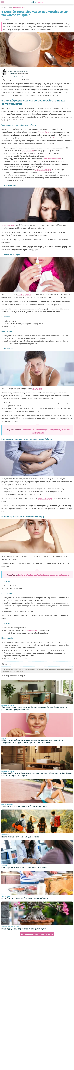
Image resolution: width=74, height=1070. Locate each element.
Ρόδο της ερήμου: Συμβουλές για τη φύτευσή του (23, 929)
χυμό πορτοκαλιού (45, 498)
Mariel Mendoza (23, 73)
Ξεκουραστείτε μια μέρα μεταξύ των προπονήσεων (25, 806)
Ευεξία (3, 738)
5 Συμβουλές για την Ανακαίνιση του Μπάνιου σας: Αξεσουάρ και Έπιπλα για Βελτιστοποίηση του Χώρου (36, 774)
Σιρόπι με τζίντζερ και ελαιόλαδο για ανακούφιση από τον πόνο (43, 575)
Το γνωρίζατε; (5, 896)
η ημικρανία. (37, 388)
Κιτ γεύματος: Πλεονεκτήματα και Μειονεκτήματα (24, 898)
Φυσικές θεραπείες (19, 7)
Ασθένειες (4, 865)
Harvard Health (28, 151)
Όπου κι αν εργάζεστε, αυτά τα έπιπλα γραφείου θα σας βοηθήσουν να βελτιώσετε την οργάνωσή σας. (34, 708)
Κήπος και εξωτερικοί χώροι (10, 927)
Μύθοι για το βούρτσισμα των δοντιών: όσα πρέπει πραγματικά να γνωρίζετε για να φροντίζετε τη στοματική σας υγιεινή (32, 741)
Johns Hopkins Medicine (52, 159)
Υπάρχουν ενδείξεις (43, 169)
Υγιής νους (5, 835)
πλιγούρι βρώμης (30, 630)
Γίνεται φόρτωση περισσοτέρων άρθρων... (37, 934)
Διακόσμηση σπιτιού (8, 705)
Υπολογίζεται (43, 132)
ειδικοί (54, 138)
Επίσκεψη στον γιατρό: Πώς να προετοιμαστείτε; (24, 867)
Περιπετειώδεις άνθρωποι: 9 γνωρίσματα (20, 837)
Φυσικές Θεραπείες (7, 7)
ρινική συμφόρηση (24, 294)
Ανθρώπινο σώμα (7, 804)
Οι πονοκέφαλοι (7, 225)
